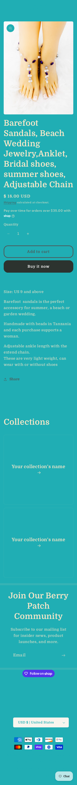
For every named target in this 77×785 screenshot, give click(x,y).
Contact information (41, 775)
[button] (6, 7)
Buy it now (39, 266)
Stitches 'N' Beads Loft (35, 755)
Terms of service (27, 768)
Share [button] (14, 379)
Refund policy (33, 761)
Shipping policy (55, 768)
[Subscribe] (63, 655)
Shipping (10, 202)
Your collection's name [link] (38, 466)
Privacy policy (59, 761)
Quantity (11, 224)
